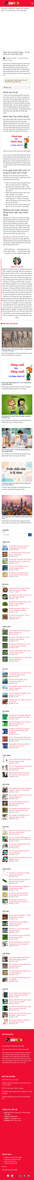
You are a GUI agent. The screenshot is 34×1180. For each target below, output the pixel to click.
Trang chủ (4, 8)
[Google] (20, 1176)
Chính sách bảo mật (11, 1163)
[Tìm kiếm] (30, 534)
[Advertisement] (17, 31)
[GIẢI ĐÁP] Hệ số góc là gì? (10, 1080)
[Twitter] (12, 1176)
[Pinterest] (16, 1176)
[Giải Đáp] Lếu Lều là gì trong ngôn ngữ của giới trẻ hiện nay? (23, 251)
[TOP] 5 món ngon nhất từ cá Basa (12, 1088)
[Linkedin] (28, 1176)
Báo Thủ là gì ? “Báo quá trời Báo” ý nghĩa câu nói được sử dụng (17, 350)
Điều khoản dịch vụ (11, 1161)
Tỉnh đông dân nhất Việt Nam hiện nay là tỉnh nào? (17, 517)
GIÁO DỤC (12, 8)
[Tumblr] (24, 1176)
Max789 (4, 1170)
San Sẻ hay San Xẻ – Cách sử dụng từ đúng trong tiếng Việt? (16, 450)
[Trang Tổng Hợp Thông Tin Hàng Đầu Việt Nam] (11, 3)
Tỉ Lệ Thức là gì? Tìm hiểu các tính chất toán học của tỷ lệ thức (16, 484)
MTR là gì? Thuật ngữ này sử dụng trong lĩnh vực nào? (10, 251)
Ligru (10, 237)
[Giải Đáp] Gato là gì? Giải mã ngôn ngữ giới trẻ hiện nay (16, 417)
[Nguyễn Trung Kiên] (17, 261)
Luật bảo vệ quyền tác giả (12, 1159)
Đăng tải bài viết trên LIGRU (13, 1157)
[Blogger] (8, 1176)
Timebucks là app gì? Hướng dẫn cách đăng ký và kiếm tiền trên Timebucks (19, 730)
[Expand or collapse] (29, 87)
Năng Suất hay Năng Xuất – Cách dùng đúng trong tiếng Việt (16, 383)
